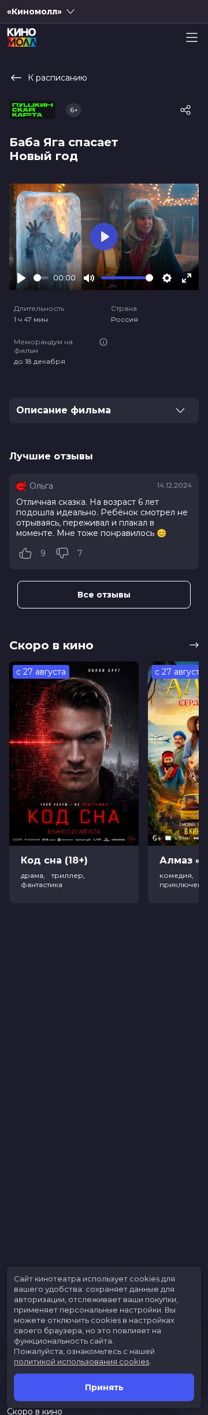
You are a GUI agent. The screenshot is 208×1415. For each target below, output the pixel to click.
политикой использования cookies (81, 1361)
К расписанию (57, 78)
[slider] (41, 277)
